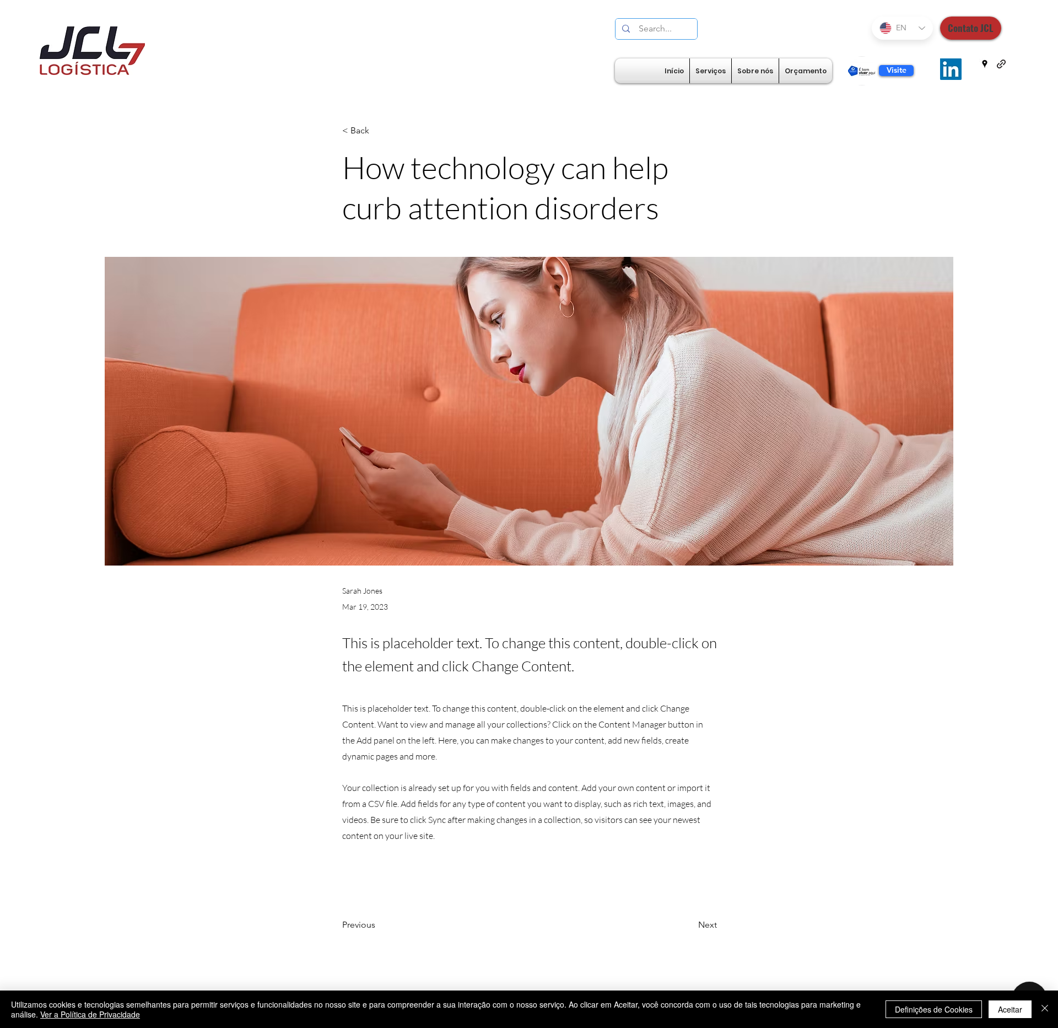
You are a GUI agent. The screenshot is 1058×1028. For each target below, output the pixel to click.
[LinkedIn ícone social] (951, 69)
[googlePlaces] (984, 63)
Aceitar (1010, 1009)
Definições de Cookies (934, 1009)
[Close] (1044, 1009)
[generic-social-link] (1001, 63)
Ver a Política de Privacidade (90, 1014)
